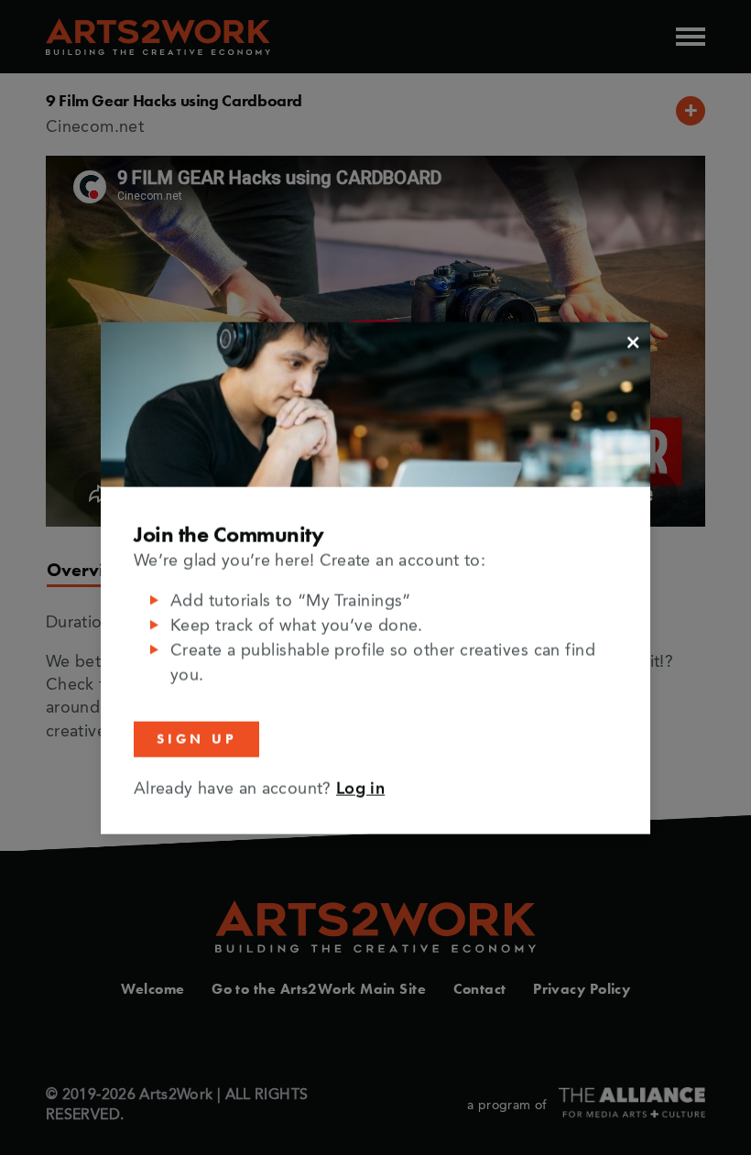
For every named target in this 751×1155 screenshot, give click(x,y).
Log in (360, 788)
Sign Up (196, 738)
